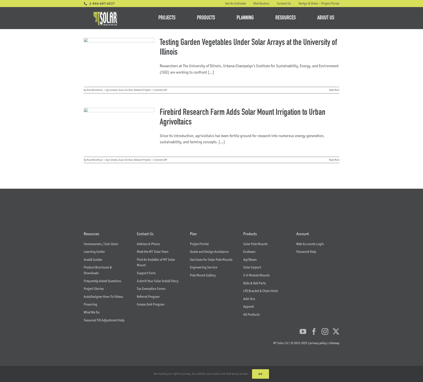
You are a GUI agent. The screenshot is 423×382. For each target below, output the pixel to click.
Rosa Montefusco (95, 89)
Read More (334, 89)
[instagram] (325, 331)
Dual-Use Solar (126, 89)
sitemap (334, 343)
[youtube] (303, 331)
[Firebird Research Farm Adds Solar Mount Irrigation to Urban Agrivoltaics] (119, 130)
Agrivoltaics (112, 89)
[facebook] (314, 331)
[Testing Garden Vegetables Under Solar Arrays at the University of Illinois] (119, 60)
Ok (260, 374)
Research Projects (142, 89)
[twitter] (336, 331)
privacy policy (318, 343)
